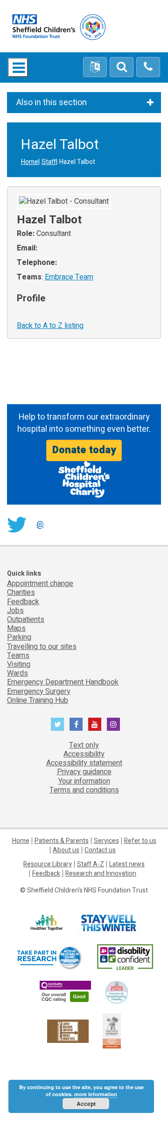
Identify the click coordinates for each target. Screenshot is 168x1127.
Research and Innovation (100, 873)
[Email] (121, 67)
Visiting (18, 664)
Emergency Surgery (38, 691)
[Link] (116, 992)
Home (29, 162)
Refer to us (140, 840)
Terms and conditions (84, 790)
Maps (16, 628)
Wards (17, 673)
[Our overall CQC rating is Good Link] (65, 992)
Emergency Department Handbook (63, 682)
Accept (86, 1103)
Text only (84, 745)
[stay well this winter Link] (108, 923)
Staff (49, 162)
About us (66, 850)
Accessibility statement (84, 763)
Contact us (100, 850)
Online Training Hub (37, 700)
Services (106, 840)
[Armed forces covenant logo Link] (112, 1030)
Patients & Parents (62, 840)
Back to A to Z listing (50, 325)
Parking (19, 637)
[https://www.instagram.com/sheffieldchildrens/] (113, 724)
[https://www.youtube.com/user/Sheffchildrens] (94, 724)
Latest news (127, 864)
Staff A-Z (90, 864)
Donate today (84, 449)
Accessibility (84, 754)
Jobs (15, 610)
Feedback (23, 601)
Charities (21, 592)
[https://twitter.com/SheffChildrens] (57, 724)
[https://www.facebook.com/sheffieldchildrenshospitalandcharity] (76, 724)
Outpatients (25, 619)
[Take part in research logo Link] (49, 958)
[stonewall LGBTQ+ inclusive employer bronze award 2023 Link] (68, 1030)
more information (95, 1094)
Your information (84, 781)
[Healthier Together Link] (46, 923)
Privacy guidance (84, 771)
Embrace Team (69, 277)
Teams (18, 655)
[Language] (95, 67)
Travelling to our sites (42, 646)
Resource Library (47, 864)
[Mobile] (148, 67)
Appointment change (40, 583)
